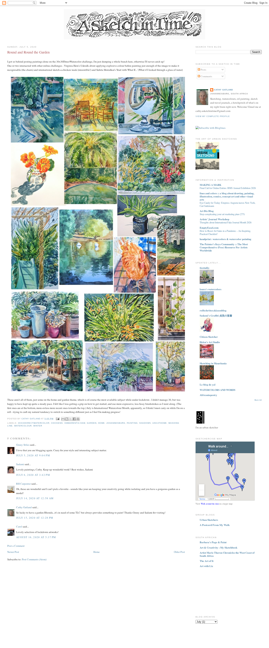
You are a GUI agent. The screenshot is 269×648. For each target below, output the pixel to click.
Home (96, 552)
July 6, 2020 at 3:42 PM (33, 475)
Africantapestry (208, 395)
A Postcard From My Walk (215, 525)
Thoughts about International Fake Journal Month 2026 (225, 222)
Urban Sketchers (209, 520)
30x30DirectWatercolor (33, 423)
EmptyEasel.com (209, 227)
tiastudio (204, 268)
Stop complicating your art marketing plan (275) (222, 214)
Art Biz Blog (207, 211)
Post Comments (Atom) (34, 559)
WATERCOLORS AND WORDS (217, 390)
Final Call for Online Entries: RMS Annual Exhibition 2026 (228, 188)
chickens (57, 423)
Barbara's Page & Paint (213, 542)
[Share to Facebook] (74, 419)
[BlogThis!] (67, 419)
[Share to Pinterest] (78, 419)
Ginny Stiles (22, 444)
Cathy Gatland (24, 507)
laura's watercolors (210, 289)
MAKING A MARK (210, 185)
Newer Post (13, 552)
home (101, 423)
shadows (145, 423)
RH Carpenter (23, 483)
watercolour (23, 426)
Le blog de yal (207, 384)
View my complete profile (213, 116)
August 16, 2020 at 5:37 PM (36, 537)
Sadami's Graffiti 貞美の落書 (216, 315)
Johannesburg (115, 423)
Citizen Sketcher (209, 337)
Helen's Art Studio (210, 342)
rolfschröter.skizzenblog (213, 310)
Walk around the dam (210, 503)
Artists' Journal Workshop (214, 219)
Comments (206, 76)
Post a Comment (16, 546)
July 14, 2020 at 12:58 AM (35, 498)
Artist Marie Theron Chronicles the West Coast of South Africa (227, 554)
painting (132, 423)
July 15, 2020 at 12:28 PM (34, 517)
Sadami (20, 464)
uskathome (159, 423)
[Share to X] (70, 419)
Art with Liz (206, 566)
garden (91, 423)
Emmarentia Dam (75, 423)
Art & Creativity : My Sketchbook (218, 547)
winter (37, 426)
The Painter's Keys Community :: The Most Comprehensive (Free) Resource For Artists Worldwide (224, 247)
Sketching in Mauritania (213, 363)
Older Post (179, 552)
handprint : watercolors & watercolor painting (225, 239)
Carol (19, 526)
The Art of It (206, 561)
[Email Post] (57, 419)
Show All (258, 400)
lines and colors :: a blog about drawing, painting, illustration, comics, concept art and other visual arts (227, 196)
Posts (203, 69)
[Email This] (63, 419)
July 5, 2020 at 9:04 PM (33, 455)
